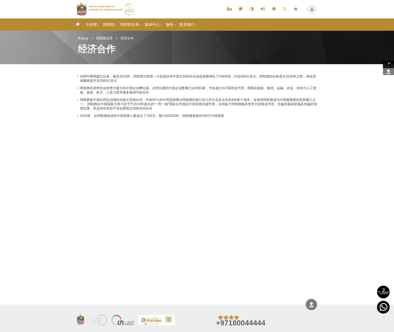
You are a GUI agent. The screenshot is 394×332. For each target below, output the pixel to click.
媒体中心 (152, 25)
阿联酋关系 (129, 25)
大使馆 (91, 25)
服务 (169, 25)
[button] (383, 292)
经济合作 (127, 38)
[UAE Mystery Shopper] (156, 320)
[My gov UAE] (122, 320)
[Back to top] (311, 304)
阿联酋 (108, 25)
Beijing (83, 38)
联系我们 (186, 25)
